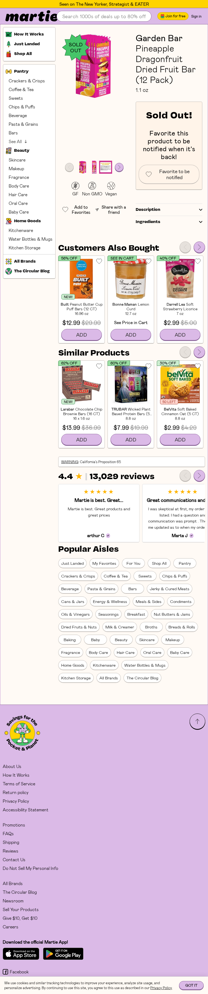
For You (133, 563)
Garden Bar (159, 38)
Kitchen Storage (24, 247)
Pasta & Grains (23, 124)
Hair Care (18, 194)
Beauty (121, 639)
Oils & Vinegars (75, 614)
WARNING (69, 462)
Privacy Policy (16, 800)
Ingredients (148, 222)
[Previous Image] (69, 167)
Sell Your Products (21, 909)
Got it (191, 985)
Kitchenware (21, 230)
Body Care (19, 185)
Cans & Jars (72, 601)
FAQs (8, 833)
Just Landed (72, 563)
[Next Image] (119, 167)
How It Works (16, 774)
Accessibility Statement (25, 809)
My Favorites (104, 563)
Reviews (10, 850)
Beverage (18, 115)
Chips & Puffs (22, 106)
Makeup (16, 168)
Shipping (11, 842)
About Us (12, 766)
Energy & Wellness (110, 601)
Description (148, 210)
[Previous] (185, 247)
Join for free (175, 16)
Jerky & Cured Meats (169, 588)
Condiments (180, 601)
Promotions (14, 824)
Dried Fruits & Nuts (79, 626)
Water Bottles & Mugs (31, 238)
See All (15, 141)
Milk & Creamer (119, 626)
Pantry (185, 563)
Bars (13, 132)
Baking (70, 639)
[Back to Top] (197, 721)
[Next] (199, 247)
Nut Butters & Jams (172, 614)
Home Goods (72, 665)
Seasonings (108, 614)
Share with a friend (114, 209)
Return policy (15, 792)
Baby (95, 639)
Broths (151, 626)
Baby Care (19, 211)
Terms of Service (19, 783)
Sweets (16, 98)
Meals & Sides (148, 601)
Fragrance (19, 177)
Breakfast (136, 614)
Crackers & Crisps (27, 80)
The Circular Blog (142, 677)
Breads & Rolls (181, 626)
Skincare (17, 159)
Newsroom (13, 900)
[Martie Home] (27, 16)
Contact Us (14, 859)
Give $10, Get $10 (20, 918)
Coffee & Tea (21, 89)
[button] (94, 66)
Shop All (159, 563)
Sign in (196, 16)
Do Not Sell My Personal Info (30, 868)
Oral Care (18, 203)
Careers (10, 926)
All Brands (108, 677)
